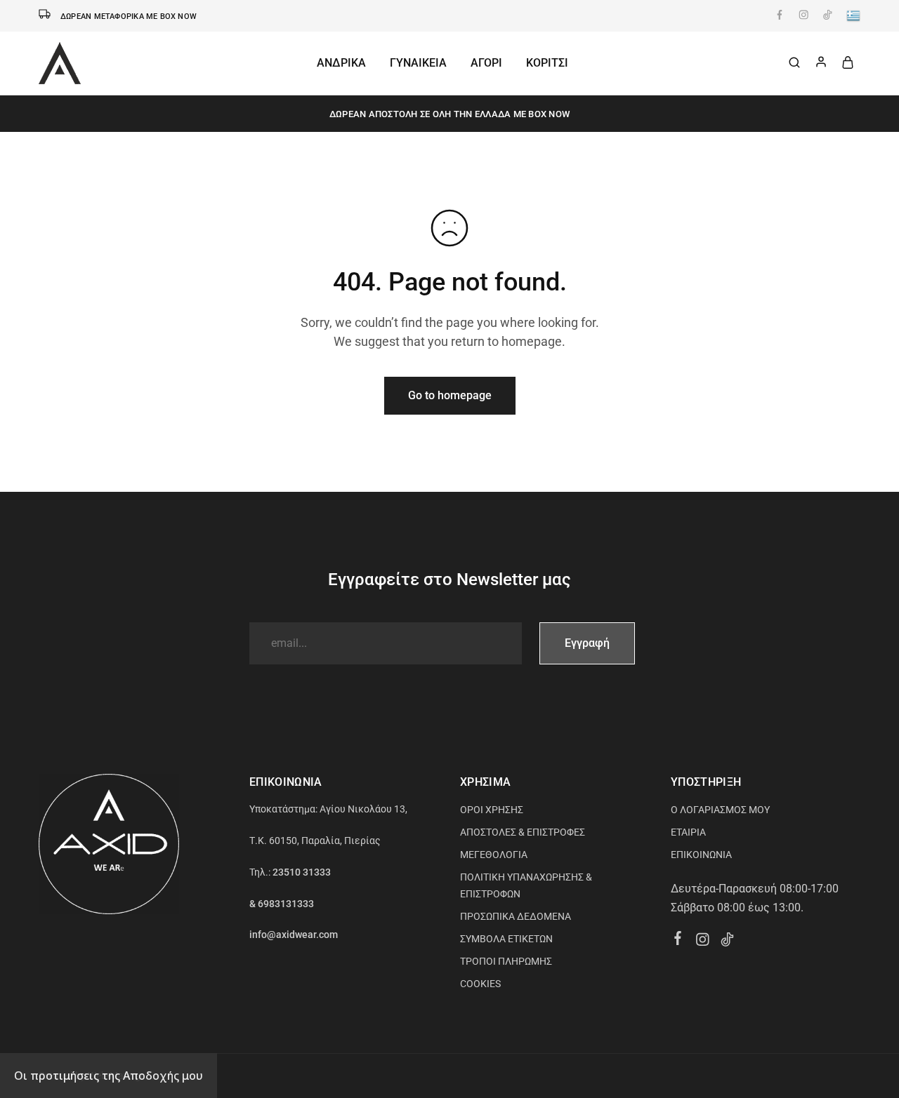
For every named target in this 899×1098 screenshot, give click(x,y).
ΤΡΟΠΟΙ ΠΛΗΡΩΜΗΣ (506, 961)
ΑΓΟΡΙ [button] (486, 62)
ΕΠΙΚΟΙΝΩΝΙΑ (701, 854)
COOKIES (480, 983)
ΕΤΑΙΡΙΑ (688, 832)
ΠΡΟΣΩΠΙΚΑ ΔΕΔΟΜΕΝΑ (515, 916)
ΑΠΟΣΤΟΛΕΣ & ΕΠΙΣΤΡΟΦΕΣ (522, 832)
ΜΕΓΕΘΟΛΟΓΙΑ (493, 854)
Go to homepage (450, 395)
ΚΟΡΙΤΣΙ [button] (547, 62)
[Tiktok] (727, 941)
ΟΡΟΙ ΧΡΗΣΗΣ (491, 809)
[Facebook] (678, 940)
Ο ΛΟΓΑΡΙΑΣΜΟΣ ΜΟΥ (720, 809)
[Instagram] (702, 941)
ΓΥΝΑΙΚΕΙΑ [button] (418, 62)
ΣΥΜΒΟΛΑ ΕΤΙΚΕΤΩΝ (506, 938)
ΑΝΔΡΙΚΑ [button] (341, 62)
